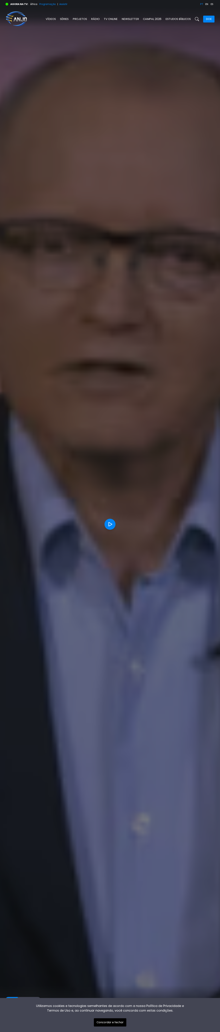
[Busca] (197, 19)
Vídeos (51, 19)
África (33, 4)
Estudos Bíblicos (178, 19)
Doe (209, 19)
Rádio (95, 19)
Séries (64, 19)
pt (201, 4)
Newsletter (130, 19)
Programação (47, 4)
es (212, 4)
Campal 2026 (152, 19)
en (206, 4)
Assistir (63, 4)
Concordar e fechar (110, 1022)
